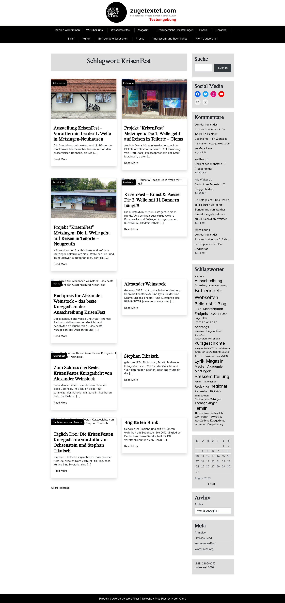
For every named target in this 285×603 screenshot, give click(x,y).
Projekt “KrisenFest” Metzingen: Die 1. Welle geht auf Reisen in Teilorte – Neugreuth (82, 236)
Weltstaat (216, 416)
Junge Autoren (214, 331)
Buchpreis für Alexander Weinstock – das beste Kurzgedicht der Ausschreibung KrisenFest (79, 304)
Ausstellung (201, 285)
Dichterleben (213, 309)
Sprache (221, 30)
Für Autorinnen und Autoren (67, 422)
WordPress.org (204, 549)
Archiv (199, 504)
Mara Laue (205, 148)
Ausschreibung (208, 280)
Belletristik (205, 303)
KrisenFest (200, 335)
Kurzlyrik (199, 356)
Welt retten (202, 416)
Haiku (205, 318)
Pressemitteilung (212, 376)
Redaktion (58, 182)
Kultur (86, 38)
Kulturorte (128, 83)
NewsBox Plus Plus (154, 598)
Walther (199, 159)
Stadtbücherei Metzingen (208, 399)
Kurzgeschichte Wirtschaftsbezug (212, 348)
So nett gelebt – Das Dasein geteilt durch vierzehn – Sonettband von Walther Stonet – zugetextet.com (212, 207)
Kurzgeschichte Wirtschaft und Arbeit (212, 352)
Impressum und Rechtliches (170, 38)
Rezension (201, 391)
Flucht (222, 314)
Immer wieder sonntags (206, 324)
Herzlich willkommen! (67, 30)
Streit (71, 38)
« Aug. (211, 483)
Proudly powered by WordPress (119, 598)
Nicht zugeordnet (206, 38)
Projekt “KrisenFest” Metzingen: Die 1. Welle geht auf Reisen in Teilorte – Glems (153, 134)
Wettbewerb (200, 424)
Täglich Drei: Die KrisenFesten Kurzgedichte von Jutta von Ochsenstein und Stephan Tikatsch (83, 442)
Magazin (143, 30)
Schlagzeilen (202, 395)
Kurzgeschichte (210, 343)
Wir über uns (94, 30)
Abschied (199, 276)
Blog (222, 303)
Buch (198, 309)
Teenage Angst (206, 403)
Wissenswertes (120, 30)
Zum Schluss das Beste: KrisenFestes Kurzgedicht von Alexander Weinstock (83, 373)
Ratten (198, 381)
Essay (213, 314)
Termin (201, 408)
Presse (140, 38)
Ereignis (201, 313)
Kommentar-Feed (205, 543)
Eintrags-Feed (203, 538)
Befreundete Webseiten (112, 38)
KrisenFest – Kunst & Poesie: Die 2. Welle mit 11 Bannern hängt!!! (152, 200)
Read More (60, 159)
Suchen (223, 67)
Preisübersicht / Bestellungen (175, 30)
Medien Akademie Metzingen (209, 369)
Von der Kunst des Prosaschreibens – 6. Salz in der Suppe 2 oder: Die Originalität (212, 241)
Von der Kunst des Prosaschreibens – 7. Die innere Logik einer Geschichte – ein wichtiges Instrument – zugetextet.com (212, 134)
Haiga (197, 318)
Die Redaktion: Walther (213, 219)
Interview (199, 331)
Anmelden (201, 532)
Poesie (203, 30)
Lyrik (200, 361)
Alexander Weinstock (145, 284)
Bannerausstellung (218, 285)
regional (219, 386)
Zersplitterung (215, 424)
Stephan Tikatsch (141, 356)
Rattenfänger (210, 381)
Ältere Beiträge (60, 487)
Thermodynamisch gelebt (209, 413)
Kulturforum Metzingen (207, 338)
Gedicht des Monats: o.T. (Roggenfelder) (210, 166)
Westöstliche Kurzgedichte (210, 420)
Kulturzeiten (59, 83)
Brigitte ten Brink (141, 423)
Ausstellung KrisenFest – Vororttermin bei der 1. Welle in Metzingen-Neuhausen (82, 134)
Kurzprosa (210, 356)
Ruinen (215, 391)
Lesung (222, 356)
